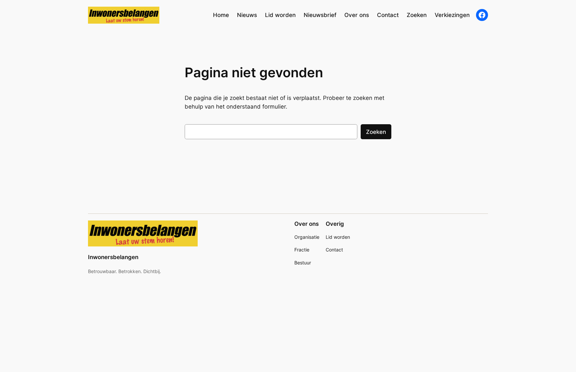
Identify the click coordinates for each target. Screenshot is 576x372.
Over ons (306, 223)
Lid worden (338, 237)
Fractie (301, 249)
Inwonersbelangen (113, 257)
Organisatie (306, 237)
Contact (334, 249)
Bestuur (302, 262)
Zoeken (376, 132)
